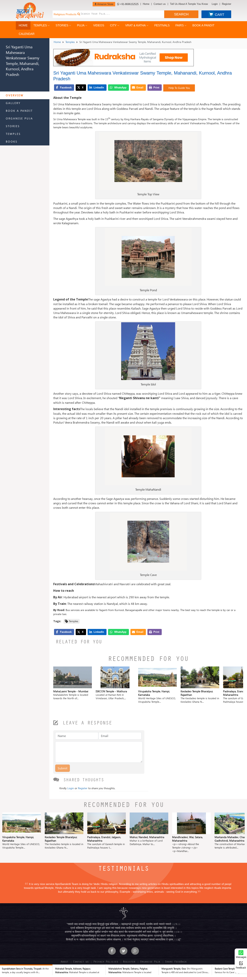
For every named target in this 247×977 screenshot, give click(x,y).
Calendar (27, 33)
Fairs (179, 25)
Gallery (13, 103)
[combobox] (122, 14)
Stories (62, 25)
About (64, 962)
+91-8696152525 (129, 4)
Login (215, 4)
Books (11, 141)
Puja (81, 25)
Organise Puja (19, 118)
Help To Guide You (179, 88)
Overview (15, 95)
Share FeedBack (176, 962)
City (113, 25)
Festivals (162, 25)
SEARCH (181, 14)
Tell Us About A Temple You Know (189, 4)
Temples (40, 25)
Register (226, 4)
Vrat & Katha (135, 25)
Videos (98, 25)
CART (219, 15)
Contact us (160, 4)
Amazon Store (105, 4)
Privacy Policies (105, 962)
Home (146, 4)
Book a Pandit (203, 25)
